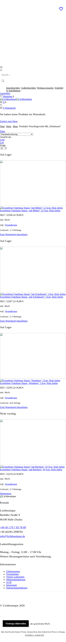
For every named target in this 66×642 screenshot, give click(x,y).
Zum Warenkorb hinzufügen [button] (13, 234)
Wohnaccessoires (45, 88)
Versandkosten (11, 225)
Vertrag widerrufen (15, 577)
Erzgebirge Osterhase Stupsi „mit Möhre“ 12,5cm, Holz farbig (30, 210)
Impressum (11, 585)
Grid (2, 139)
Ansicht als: (5, 137)
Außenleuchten (28, 88)
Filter (2, 131)
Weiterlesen (5, 493)
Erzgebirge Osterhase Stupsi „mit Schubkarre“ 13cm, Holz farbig (31, 297)
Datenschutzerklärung (16, 588)
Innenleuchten (13, 88)
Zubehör (59, 88)
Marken (16, 90)
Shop (8, 126)
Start (2, 126)
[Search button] (3, 81)
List (2, 142)
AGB (9, 582)
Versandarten (12, 574)
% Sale (9, 90)
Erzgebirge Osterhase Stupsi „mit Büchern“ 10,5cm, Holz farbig (31, 469)
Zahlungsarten (13, 571)
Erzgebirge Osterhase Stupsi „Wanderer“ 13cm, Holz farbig (29, 383)
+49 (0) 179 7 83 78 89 (13, 527)
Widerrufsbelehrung (15, 579)
